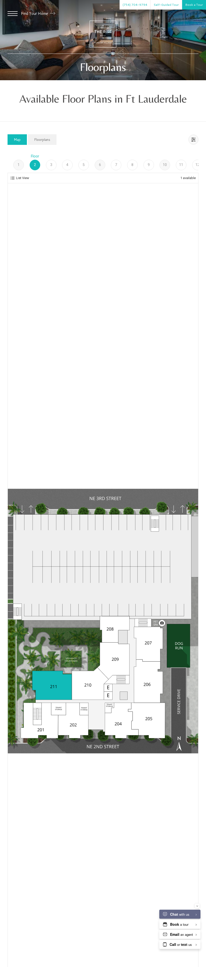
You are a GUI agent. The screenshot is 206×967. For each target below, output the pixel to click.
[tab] (17, 139)
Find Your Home (35, 13)
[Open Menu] (13, 13)
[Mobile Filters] (193, 140)
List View (22, 178)
